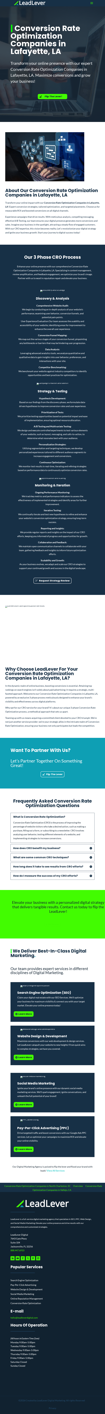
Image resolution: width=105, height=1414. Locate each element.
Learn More (25, 1014)
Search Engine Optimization (24, 1280)
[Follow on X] (28, 1258)
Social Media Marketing (22, 1294)
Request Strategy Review (54, 580)
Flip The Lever (54, 774)
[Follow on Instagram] (38, 1258)
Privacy (52, 1408)
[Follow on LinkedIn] (12, 1258)
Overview (78, 1186)
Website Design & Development (26, 1289)
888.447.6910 (17, 1250)
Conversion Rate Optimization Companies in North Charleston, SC (37, 1186)
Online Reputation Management (26, 1298)
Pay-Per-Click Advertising (23, 1285)
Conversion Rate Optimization (25, 1303)
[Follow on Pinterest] (33, 1258)
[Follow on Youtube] (18, 1258)
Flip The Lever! (53, 96)
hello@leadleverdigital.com (24, 1317)
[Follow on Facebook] (23, 1258)
